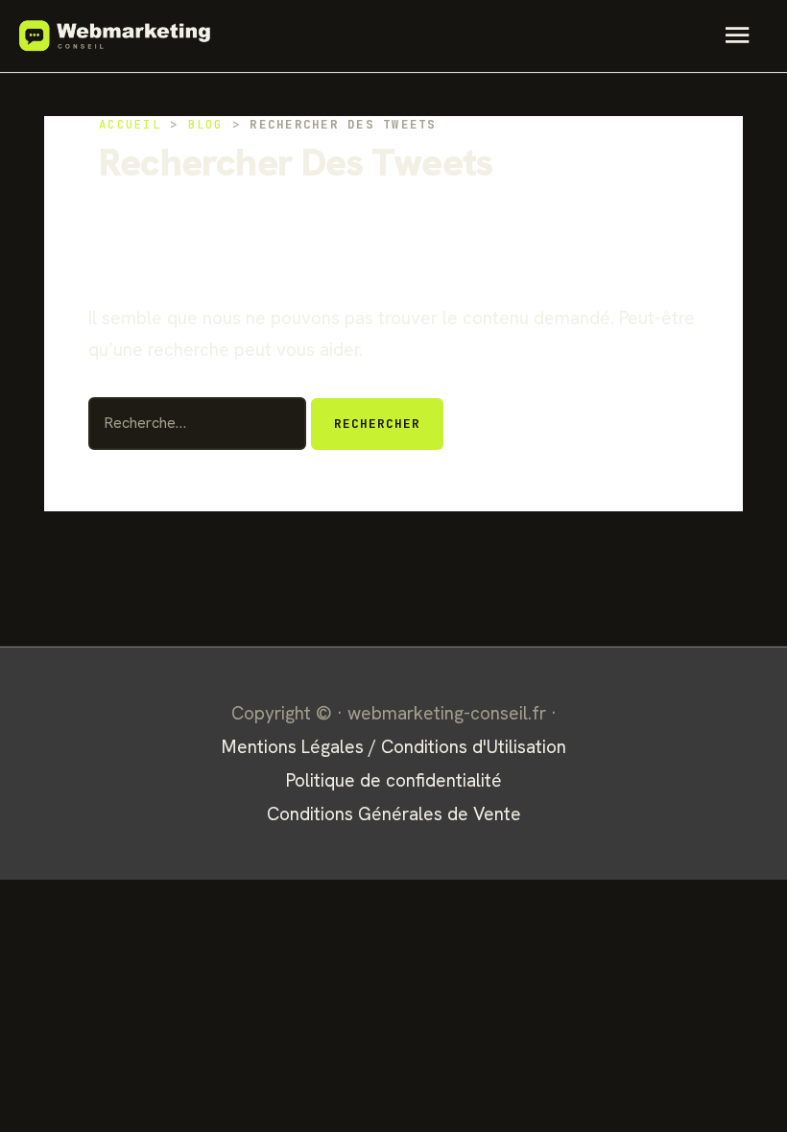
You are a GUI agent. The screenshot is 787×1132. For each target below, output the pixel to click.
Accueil (130, 124)
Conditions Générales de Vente (394, 814)
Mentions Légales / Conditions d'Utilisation (394, 747)
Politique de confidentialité (394, 780)
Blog (206, 124)
